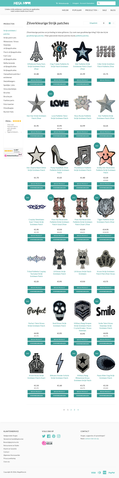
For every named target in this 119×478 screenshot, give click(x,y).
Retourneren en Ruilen (11, 445)
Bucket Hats (8, 112)
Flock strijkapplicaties (12, 52)
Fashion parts (8, 100)
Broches (6, 92)
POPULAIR (76, 10)
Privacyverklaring (9, 458)
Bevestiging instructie (11, 442)
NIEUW (65, 10)
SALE (104, 10)
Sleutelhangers (9, 81)
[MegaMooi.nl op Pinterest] (53, 436)
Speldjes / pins (9, 85)
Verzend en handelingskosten (13, 439)
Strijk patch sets (9, 37)
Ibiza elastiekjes (9, 89)
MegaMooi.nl (21, 472)
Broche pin (7, 96)
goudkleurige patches (35, 35)
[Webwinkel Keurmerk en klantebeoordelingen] (47, 446)
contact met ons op (92, 439)
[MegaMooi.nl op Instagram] (58, 436)
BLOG (113, 10)
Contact (6, 452)
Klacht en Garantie (10, 449)
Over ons (6, 462)
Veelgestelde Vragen (10, 436)
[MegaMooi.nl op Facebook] (48, 436)
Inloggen (75, 3)
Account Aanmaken (87, 3)
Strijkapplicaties (10, 70)
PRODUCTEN (91, 10)
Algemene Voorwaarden (11, 455)
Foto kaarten (8, 104)
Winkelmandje (63, 3)
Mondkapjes (8, 108)
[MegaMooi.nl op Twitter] (43, 436)
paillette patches (82, 35)
